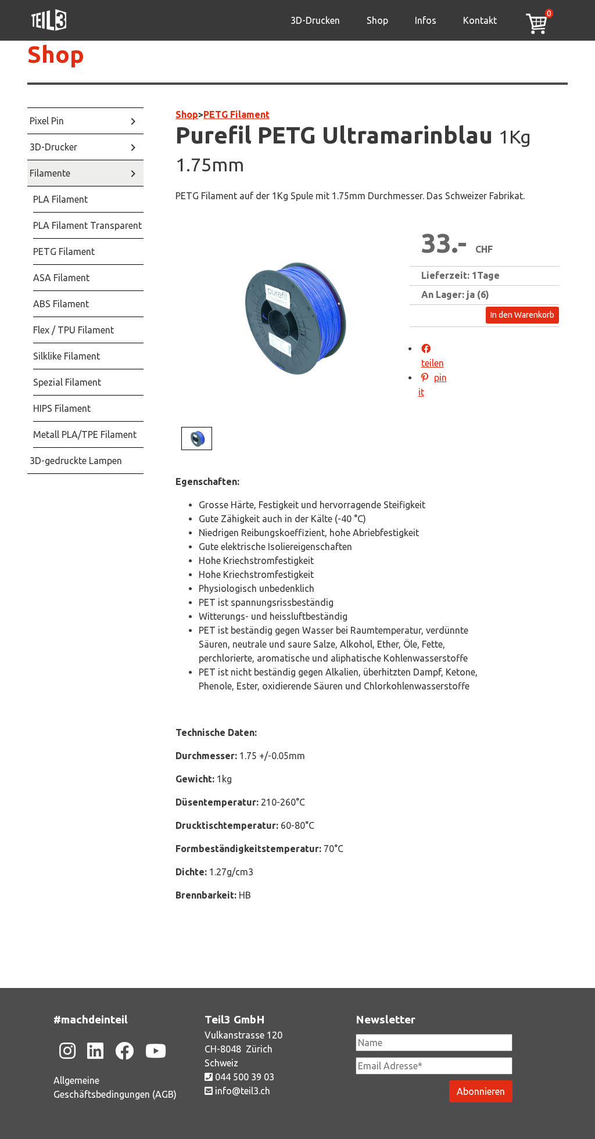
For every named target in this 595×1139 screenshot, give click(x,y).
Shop (377, 20)
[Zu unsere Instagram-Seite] (67, 1050)
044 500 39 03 (243, 1077)
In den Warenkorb (522, 314)
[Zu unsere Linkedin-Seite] (95, 1050)
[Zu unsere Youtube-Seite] (155, 1050)
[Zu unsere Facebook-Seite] (124, 1050)
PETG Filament (236, 114)
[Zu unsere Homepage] (48, 20)
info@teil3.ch (241, 1091)
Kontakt (480, 20)
